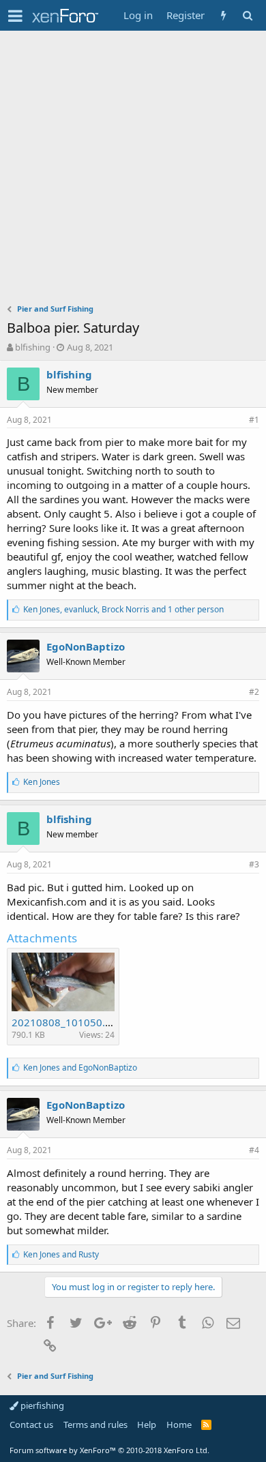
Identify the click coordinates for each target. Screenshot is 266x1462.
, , (123, 609)
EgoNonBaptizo (85, 646)
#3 (254, 864)
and (80, 1067)
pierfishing (41, 1405)
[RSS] (206, 1424)
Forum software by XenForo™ (109, 1450)
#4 (254, 1150)
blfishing (32, 347)
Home (179, 1424)
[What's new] (223, 15)
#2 (254, 692)
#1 (254, 420)
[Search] (247, 15)
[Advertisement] (133, 170)
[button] (15, 15)
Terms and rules (95, 1424)
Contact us (31, 1424)
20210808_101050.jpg (66, 1022)
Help (146, 1424)
